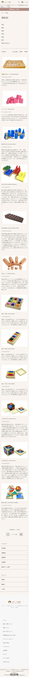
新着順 (26, 51)
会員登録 (5, 650)
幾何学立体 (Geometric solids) (8, 144)
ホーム (2, 12)
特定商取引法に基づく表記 (9, 635)
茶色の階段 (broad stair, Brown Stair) (10, 228)
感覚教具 (3, 553)
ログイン (5, 654)
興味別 (7, 12)
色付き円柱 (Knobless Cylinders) (9, 184)
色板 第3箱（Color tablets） (8, 313)
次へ (21, 534)
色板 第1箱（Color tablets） (8, 383)
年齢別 (3, 579)
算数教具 (3, 557)
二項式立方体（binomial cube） (8, 418)
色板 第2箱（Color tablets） (8, 348)
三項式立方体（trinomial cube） (8, 460)
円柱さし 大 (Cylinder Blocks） (12, 74)
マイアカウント (6, 646)
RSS (4, 643)
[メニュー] (27, 2)
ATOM (7, 643)
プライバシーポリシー (8, 639)
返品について (6, 627)
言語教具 (3, 562)
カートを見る (6, 658)
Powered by (6, 674)
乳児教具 (3, 548)
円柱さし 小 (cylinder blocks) (8, 273)
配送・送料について (7, 624)
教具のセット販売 (5, 567)
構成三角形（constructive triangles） (10, 502)
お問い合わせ (6, 662)
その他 (3, 589)
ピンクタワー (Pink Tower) (7, 109)
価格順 (21, 51)
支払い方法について (7, 631)
